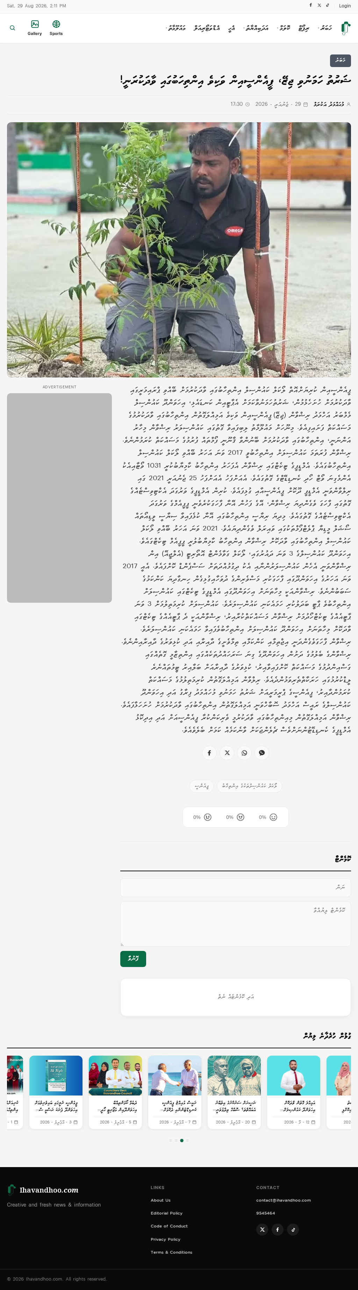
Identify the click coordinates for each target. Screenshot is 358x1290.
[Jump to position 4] (170, 1140)
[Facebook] (310, 6)
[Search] (12, 28)
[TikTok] (327, 7)
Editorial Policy (166, 1214)
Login (345, 6)
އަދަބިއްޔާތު (255, 28)
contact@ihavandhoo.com (283, 1201)
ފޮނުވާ (133, 959)
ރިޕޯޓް (304, 28)
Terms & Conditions (171, 1253)
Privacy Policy (165, 1240)
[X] (319, 7)
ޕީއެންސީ (202, 786)
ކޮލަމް (283, 28)
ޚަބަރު (325, 28)
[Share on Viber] (262, 753)
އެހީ (231, 28)
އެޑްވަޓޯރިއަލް (207, 28)
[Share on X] (227, 753)
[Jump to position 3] (176, 1140)
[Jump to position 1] (187, 1140)
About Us (161, 1201)
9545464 (265, 1214)
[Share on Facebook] (209, 753)
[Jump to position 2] (182, 1140)
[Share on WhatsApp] (244, 753)
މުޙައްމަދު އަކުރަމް (329, 105)
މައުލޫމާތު (176, 28)
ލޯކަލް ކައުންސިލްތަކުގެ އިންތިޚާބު (249, 786)
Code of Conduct (169, 1227)
